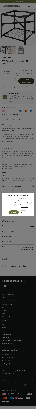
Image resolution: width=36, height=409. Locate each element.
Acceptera (14, 212)
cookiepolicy (24, 207)
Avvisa (23, 212)
